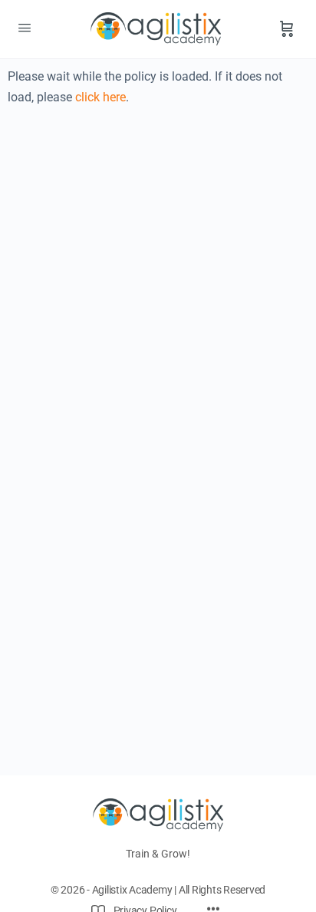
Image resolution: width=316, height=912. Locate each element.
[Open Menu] (24, 27)
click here (100, 97)
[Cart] (287, 29)
